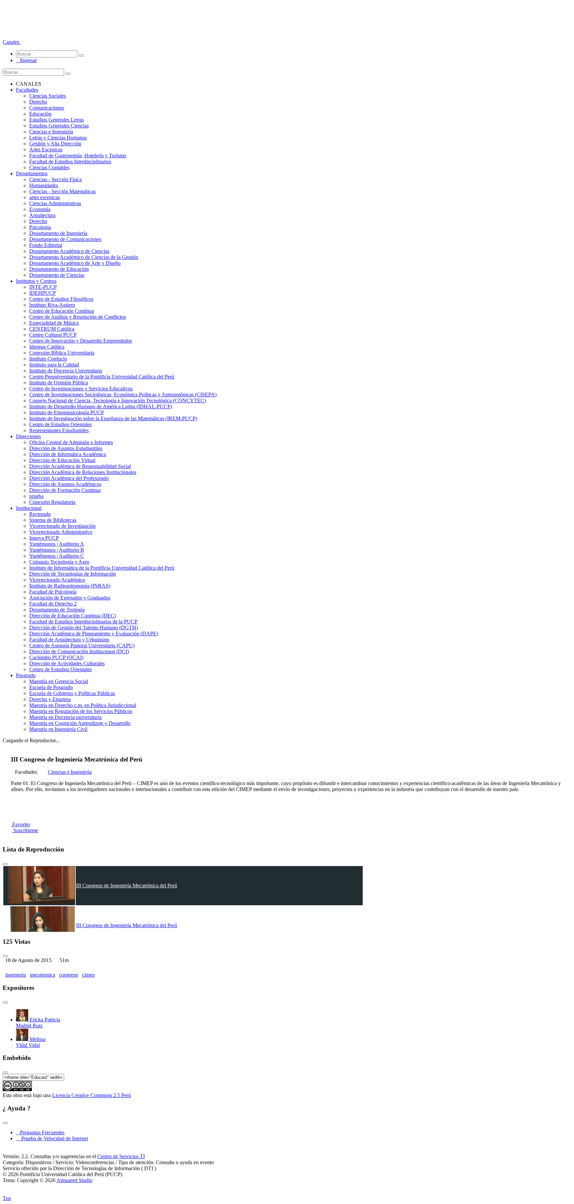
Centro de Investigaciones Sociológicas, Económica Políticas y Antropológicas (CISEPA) (123, 394)
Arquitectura (42, 215)
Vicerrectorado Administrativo (60, 532)
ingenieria (15, 975)
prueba (36, 496)
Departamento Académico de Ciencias (69, 251)
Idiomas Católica (46, 347)
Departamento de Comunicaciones (65, 239)
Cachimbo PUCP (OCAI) (56, 657)
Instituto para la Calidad (54, 364)
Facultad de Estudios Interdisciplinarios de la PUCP (83, 621)
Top (7, 1198)
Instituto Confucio (48, 358)
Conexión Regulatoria (52, 502)
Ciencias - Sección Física (55, 179)
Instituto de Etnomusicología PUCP (66, 412)
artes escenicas (44, 197)
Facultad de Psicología (52, 592)
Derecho (38, 102)
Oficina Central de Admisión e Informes (71, 442)
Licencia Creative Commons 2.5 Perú (91, 1095)
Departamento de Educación (59, 269)
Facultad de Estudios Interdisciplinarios (70, 161)
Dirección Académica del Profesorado (69, 478)
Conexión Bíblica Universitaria (61, 353)
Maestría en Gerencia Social (58, 681)
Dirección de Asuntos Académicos (65, 484)
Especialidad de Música (54, 323)
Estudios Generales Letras (56, 119)
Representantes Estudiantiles (59, 430)
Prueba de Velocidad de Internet (52, 1138)
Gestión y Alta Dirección (55, 143)
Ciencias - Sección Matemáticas (62, 191)
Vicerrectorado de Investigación (62, 526)
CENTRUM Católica (51, 329)
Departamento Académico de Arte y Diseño (75, 263)
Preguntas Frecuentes (40, 1132)
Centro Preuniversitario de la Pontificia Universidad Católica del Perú (101, 376)
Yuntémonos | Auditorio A (56, 544)
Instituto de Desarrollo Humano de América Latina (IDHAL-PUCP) (100, 406)
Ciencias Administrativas (55, 203)
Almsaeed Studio (74, 1180)
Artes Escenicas (45, 149)
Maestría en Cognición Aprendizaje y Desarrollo (80, 723)
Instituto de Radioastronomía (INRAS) (69, 586)
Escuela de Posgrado (51, 687)
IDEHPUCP (42, 293)
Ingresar (26, 60)
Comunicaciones (46, 108)
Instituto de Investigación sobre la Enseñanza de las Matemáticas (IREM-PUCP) (113, 418)
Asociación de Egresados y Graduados (69, 598)
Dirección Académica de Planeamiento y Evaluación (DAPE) (93, 633)
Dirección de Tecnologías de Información (72, 574)
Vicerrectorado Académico (57, 580)
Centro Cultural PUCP (53, 335)
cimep (88, 975)
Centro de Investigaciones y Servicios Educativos (81, 388)
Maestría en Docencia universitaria (65, 717)
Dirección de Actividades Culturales (67, 663)
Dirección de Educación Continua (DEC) (72, 615)
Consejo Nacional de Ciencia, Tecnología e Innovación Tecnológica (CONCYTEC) (117, 400)
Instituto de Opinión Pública (58, 382)
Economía (39, 209)
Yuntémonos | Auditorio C (56, 556)
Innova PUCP (44, 538)
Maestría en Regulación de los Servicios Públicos (80, 711)
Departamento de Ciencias (56, 275)
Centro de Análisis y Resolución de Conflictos (77, 317)
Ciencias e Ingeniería (51, 131)
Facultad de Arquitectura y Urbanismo (69, 639)
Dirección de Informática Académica (67, 454)
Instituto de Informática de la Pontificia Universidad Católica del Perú (101, 568)
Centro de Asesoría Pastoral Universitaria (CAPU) (82, 645)
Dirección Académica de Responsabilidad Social (80, 466)
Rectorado (40, 514)
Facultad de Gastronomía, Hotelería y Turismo (77, 155)
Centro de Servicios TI (121, 1156)
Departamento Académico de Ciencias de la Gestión (83, 257)
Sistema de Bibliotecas (52, 520)
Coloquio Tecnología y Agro (59, 562)
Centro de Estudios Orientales (60, 424)
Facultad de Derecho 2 (53, 603)
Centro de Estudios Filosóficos (61, 299)
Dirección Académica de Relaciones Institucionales (82, 472)
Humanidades (43, 185)
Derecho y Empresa (50, 699)
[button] (12, 42)
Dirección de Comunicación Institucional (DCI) (79, 651)
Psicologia (40, 227)
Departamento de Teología (57, 609)
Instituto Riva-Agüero (52, 305)
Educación (40, 114)
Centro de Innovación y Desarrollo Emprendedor (80, 341)
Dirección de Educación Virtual (62, 460)
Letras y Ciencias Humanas (58, 137)
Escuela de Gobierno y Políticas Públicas (72, 693)
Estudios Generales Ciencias (59, 125)
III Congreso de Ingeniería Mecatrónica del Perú (126, 885)
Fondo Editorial (45, 245)
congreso (68, 975)
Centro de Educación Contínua (61, 311)
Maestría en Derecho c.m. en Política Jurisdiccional (82, 705)
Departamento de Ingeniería (58, 233)
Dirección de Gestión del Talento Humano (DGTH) (83, 627)
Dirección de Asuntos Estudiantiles (65, 448)
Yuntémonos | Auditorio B (56, 550)
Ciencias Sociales (47, 96)
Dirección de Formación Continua (65, 490)
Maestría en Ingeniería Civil (58, 729)
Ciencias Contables (49, 167)
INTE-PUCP (43, 287)
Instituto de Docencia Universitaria (65, 370)
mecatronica (42, 975)
